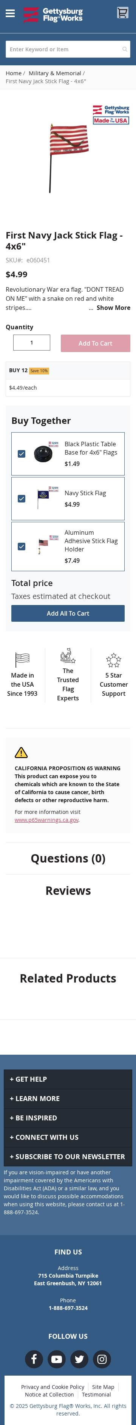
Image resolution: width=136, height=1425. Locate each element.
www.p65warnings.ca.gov (46, 819)
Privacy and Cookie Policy (52, 1386)
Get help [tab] (31, 1079)
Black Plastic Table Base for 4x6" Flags (91, 448)
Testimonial (96, 1394)
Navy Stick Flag (85, 493)
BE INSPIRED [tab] (36, 1118)
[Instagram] (102, 1359)
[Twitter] (79, 1359)
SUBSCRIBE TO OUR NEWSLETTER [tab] (70, 1156)
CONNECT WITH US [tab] (47, 1137)
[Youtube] (56, 1359)
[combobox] (68, 49)
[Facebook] (34, 1359)
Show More (113, 307)
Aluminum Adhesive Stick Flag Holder (91, 540)
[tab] (68, 858)
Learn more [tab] (37, 1098)
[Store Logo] (53, 15)
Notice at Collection (49, 1394)
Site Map (103, 1386)
